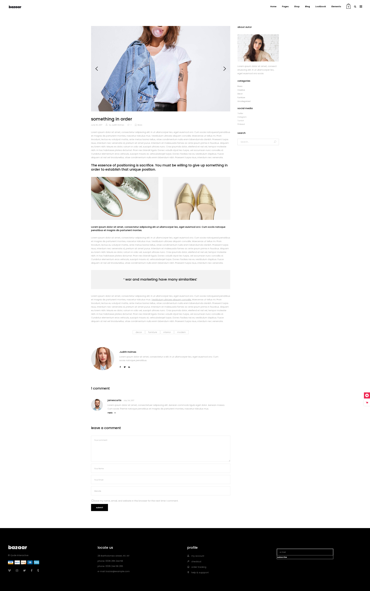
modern (181, 332)
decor (139, 332)
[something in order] (102, 358)
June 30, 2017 (96, 125)
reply (110, 412)
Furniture (241, 97)
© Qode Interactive (18, 555)
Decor (240, 94)
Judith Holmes (118, 125)
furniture (152, 332)
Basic (140, 125)
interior (167, 332)
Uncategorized (243, 101)
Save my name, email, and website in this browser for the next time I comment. (136, 500)
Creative (241, 90)
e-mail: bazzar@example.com (114, 571)
